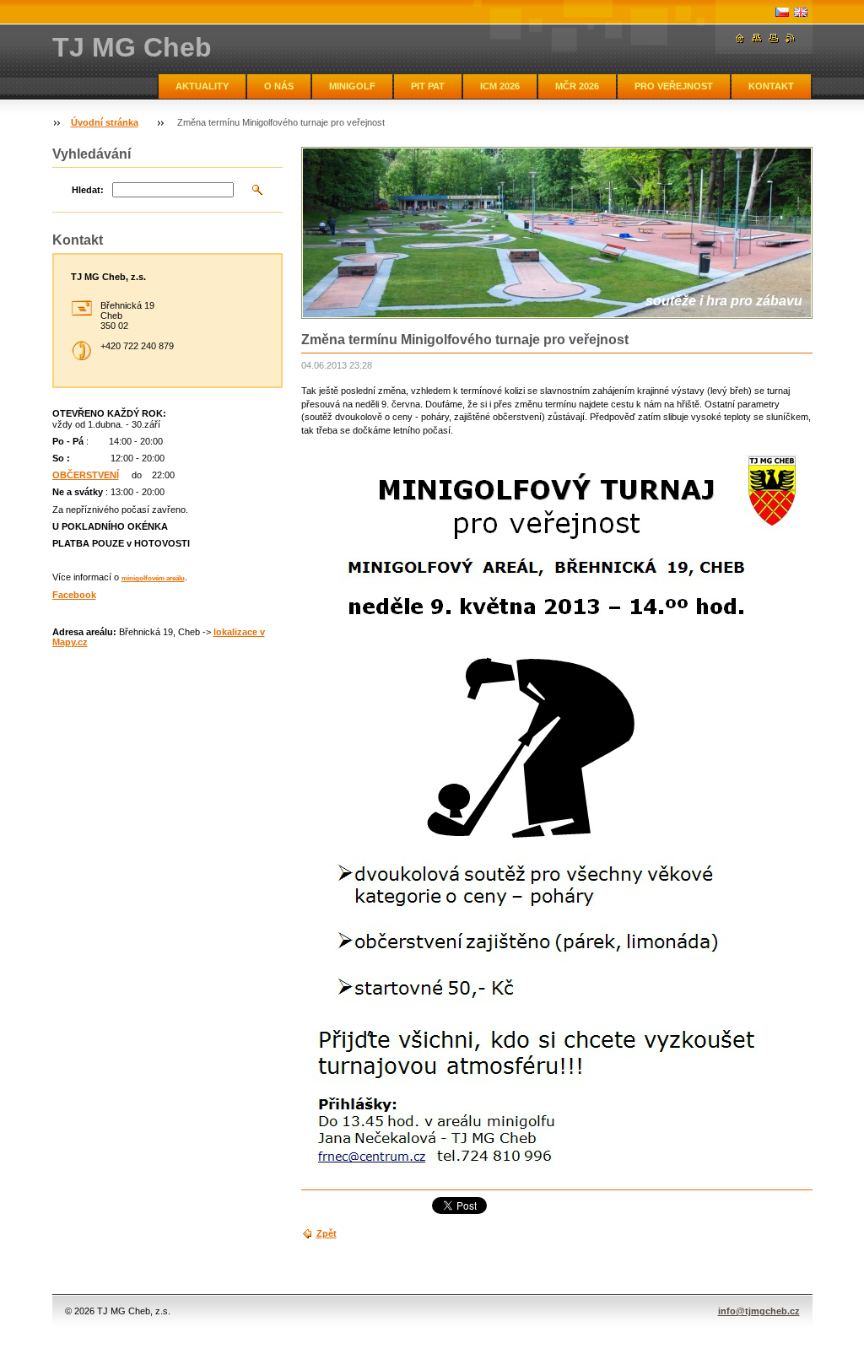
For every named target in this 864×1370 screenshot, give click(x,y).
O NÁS (279, 86)
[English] (800, 12)
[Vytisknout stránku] (774, 38)
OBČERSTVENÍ (85, 475)
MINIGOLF (352, 86)
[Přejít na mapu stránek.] (757, 38)
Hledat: (88, 190)
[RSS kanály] (791, 38)
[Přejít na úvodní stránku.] (740, 38)
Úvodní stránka (104, 122)
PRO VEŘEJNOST (673, 86)
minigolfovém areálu (153, 578)
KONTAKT (771, 86)
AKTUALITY (202, 86)
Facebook (74, 595)
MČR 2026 (577, 86)
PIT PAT (428, 86)
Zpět (326, 1233)
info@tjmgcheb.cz (759, 1311)
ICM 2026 (500, 86)
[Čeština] (782, 12)
